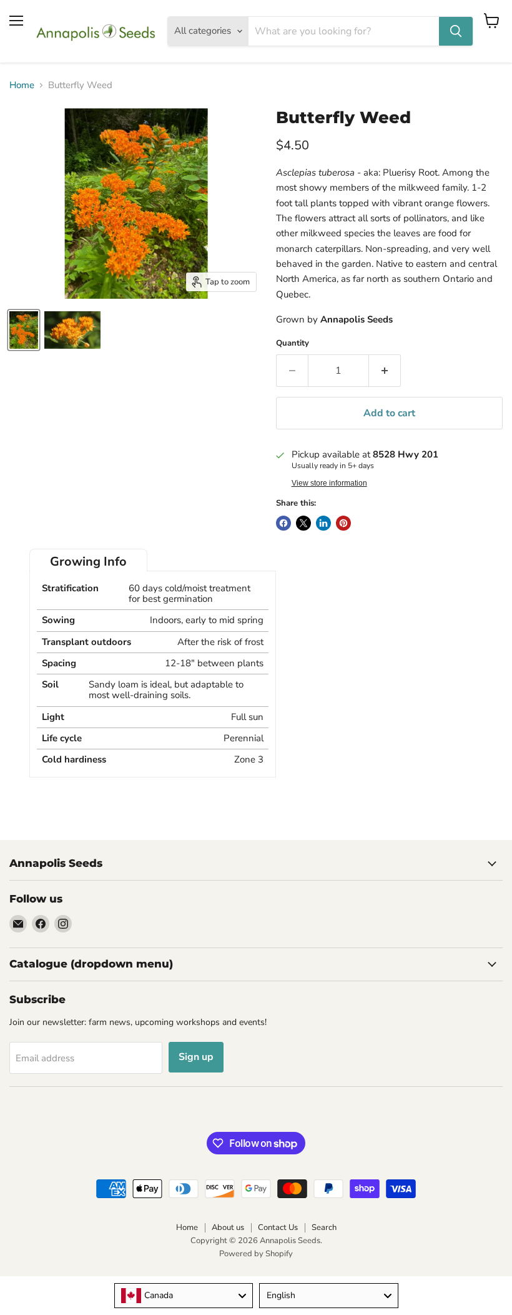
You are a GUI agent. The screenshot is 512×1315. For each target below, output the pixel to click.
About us (228, 1227)
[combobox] (184, 1295)
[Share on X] (303, 523)
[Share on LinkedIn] (323, 523)
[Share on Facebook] (283, 523)
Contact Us (278, 1227)
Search (324, 1227)
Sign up (196, 1057)
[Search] (456, 31)
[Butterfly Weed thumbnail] (23, 330)
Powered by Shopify (256, 1253)
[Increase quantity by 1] (385, 370)
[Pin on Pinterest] (343, 523)
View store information (329, 483)
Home (21, 85)
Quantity (292, 343)
